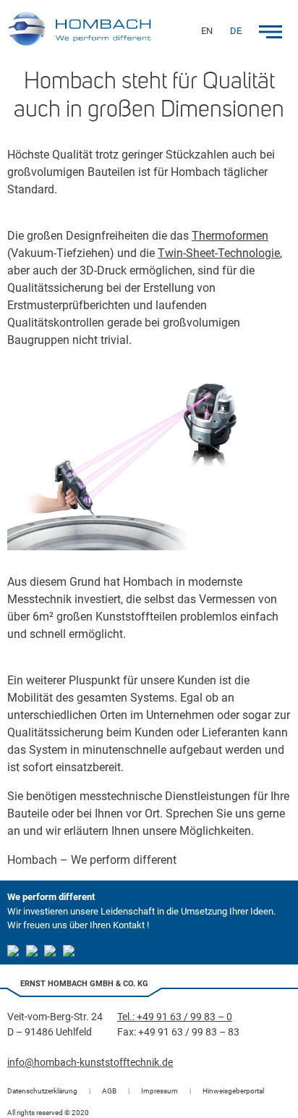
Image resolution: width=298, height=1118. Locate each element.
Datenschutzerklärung (42, 1091)
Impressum (159, 1091)
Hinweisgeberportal (233, 1091)
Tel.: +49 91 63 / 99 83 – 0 (174, 1016)
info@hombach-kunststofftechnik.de (90, 1062)
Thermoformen (230, 236)
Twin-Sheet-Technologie (219, 253)
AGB (109, 1091)
